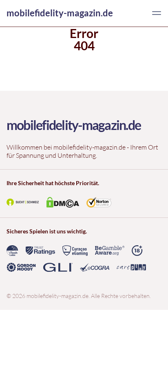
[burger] (156, 13)
